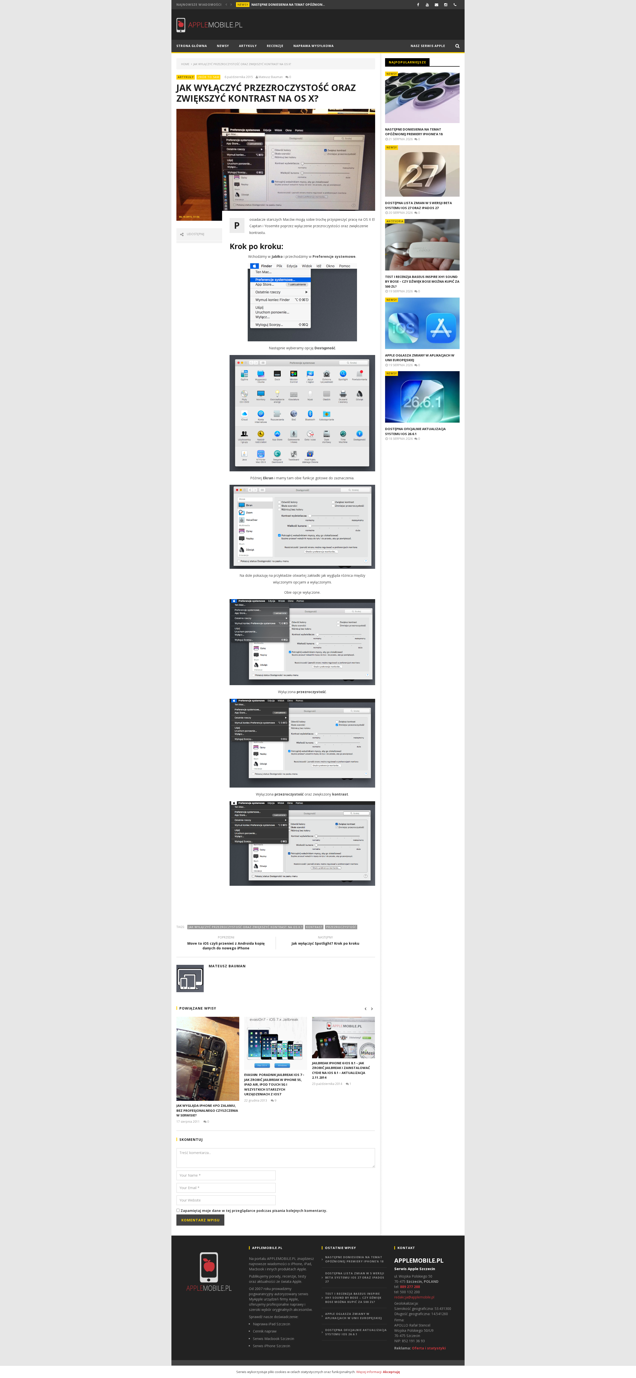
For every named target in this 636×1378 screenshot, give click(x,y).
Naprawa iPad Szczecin (271, 1324)
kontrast (314, 927)
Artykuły (248, 46)
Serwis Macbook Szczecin (273, 1338)
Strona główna (191, 46)
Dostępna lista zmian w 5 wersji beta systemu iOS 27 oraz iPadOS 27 (418, 205)
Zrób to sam (208, 77)
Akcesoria (395, 221)
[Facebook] (418, 4)
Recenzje (275, 46)
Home (185, 64)
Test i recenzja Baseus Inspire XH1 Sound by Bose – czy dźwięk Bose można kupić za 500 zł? (422, 281)
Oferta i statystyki (429, 1348)
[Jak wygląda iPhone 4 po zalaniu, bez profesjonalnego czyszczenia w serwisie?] (207, 1059)
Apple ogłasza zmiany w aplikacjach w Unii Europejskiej (353, 1316)
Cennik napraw (265, 1331)
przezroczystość (341, 927)
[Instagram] (445, 4)
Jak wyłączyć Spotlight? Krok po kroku (325, 941)
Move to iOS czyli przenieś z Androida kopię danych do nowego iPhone (226, 943)
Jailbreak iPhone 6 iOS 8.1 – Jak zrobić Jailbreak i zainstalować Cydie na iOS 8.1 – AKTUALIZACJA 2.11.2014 (341, 1070)
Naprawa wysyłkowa (313, 46)
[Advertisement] (275, 905)
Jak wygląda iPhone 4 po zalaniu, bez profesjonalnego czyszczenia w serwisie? (207, 1110)
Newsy (243, 4)
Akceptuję (391, 1372)
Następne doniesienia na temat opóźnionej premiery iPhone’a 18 (288, 4)
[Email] (436, 4)
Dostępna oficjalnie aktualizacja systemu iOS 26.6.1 (415, 431)
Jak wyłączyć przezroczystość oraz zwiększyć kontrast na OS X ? (245, 927)
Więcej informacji (369, 1372)
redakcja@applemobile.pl (414, 1297)
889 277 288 (410, 1286)
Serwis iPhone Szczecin (271, 1345)
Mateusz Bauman (271, 77)
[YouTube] (427, 4)
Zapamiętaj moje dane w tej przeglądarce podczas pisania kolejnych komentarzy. (254, 1210)
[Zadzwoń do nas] (455, 4)
